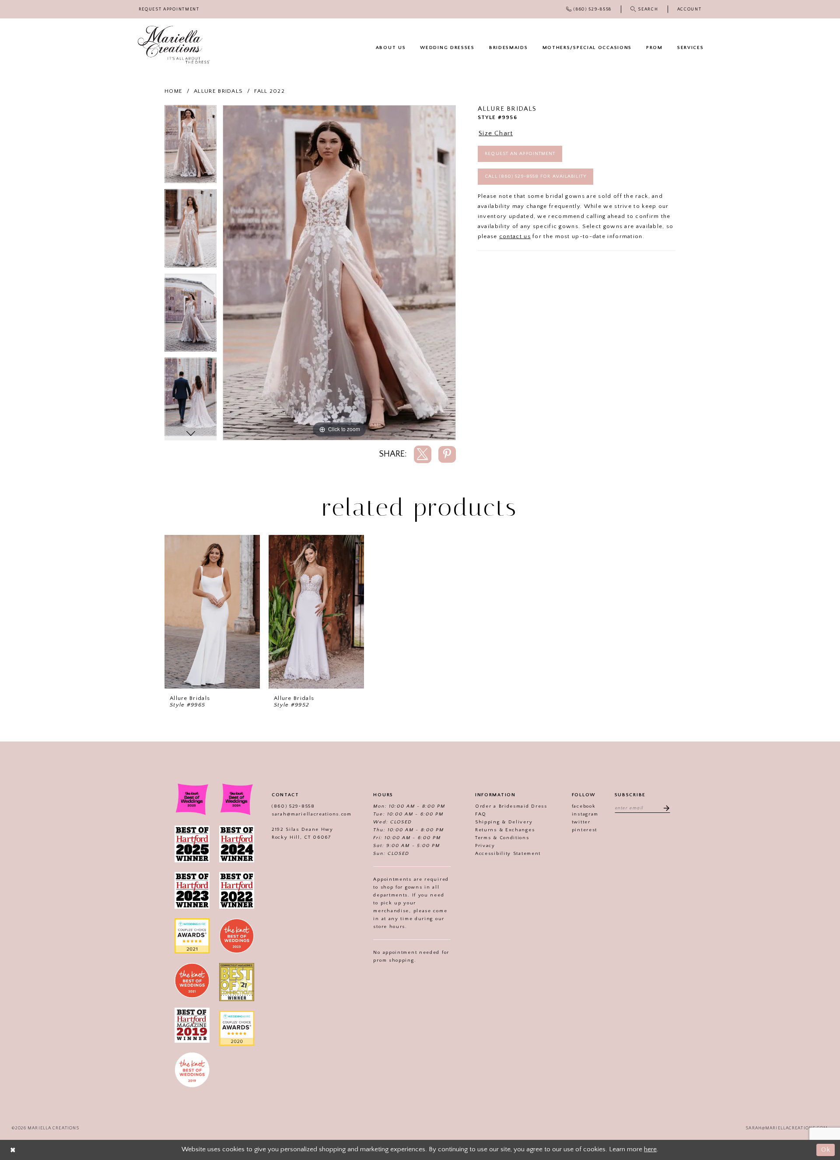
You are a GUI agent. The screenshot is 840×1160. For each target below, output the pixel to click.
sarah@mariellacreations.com (312, 814)
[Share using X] (422, 454)
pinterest (584, 830)
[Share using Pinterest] (447, 454)
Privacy (485, 845)
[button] (689, 9)
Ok (825, 1149)
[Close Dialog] (13, 1149)
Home (173, 91)
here (650, 1149)
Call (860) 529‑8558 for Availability (536, 176)
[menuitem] (169, 9)
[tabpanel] (190, 147)
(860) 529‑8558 (293, 806)
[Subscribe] (663, 807)
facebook (584, 806)
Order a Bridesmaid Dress (511, 806)
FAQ (480, 814)
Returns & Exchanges (505, 830)
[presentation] (212, 612)
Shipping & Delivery (503, 822)
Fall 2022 (269, 91)
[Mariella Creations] (174, 45)
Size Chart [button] (496, 133)
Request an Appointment (520, 153)
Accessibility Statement (508, 853)
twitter (581, 822)
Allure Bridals (218, 91)
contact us (515, 236)
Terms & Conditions (502, 837)
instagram (585, 814)
